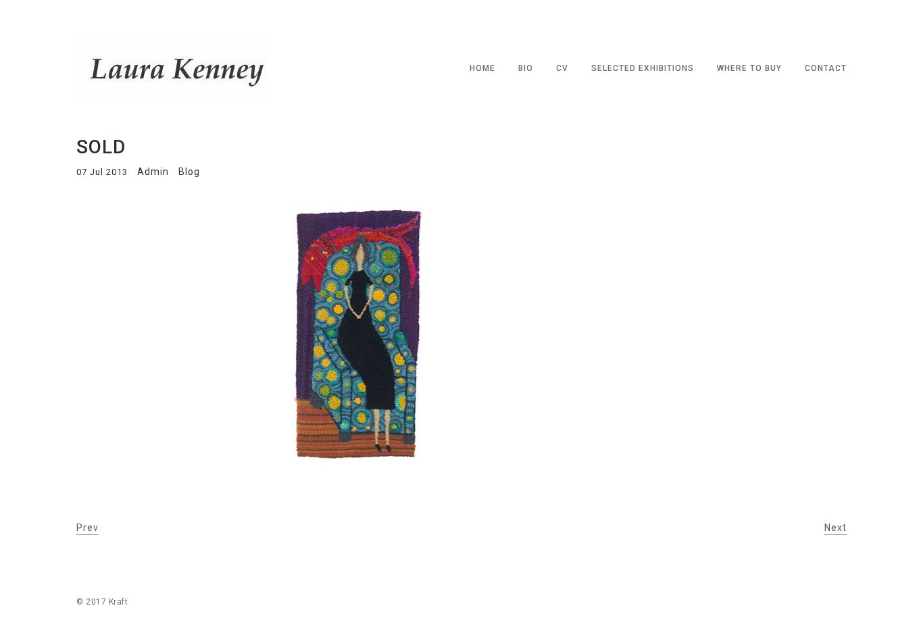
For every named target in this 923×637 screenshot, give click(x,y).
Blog (189, 171)
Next (835, 527)
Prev (87, 527)
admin (153, 171)
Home (482, 68)
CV (562, 68)
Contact (826, 68)
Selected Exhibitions (642, 68)
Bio (525, 68)
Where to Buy (749, 68)
